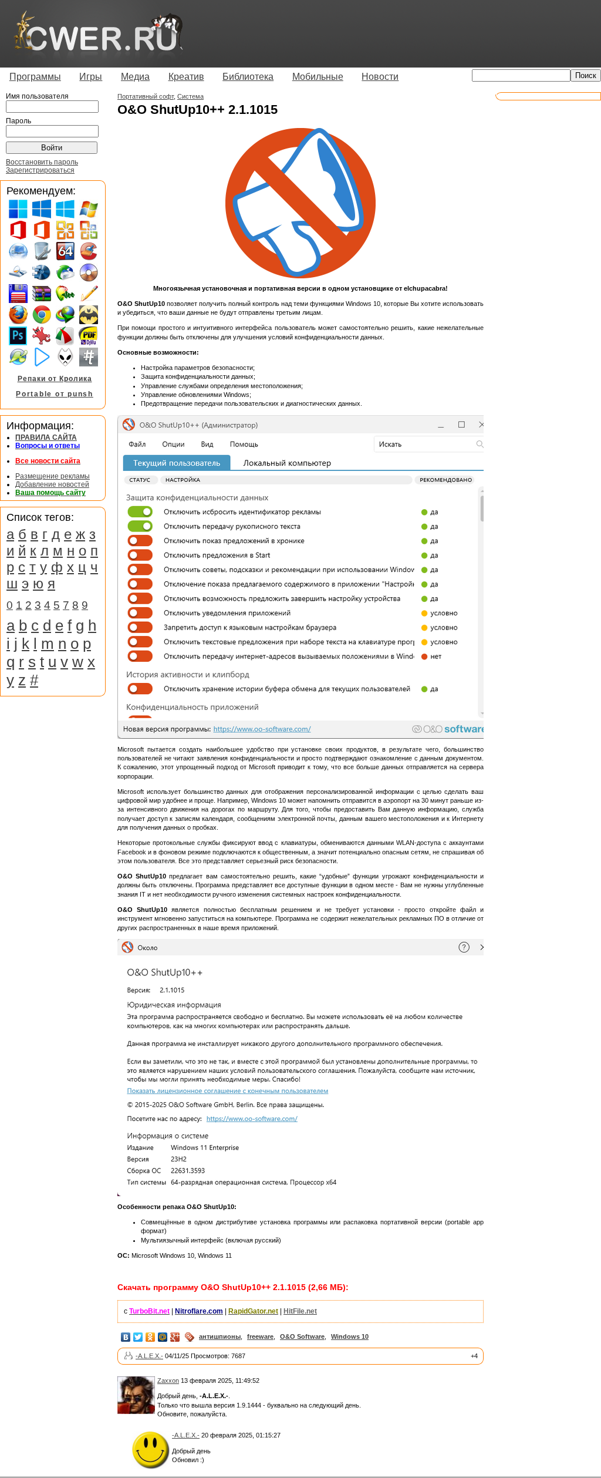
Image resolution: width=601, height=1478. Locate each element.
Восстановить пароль (42, 162)
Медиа (135, 77)
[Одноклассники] (150, 1337)
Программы (35, 77)
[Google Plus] (175, 1337)
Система (190, 96)
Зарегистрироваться (40, 170)
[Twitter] (138, 1337)
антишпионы (220, 1336)
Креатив (186, 77)
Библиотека (248, 77)
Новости (380, 77)
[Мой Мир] (163, 1337)
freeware (260, 1336)
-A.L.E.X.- (149, 1355)
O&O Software (302, 1336)
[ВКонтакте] (126, 1337)
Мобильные (317, 77)
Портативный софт (145, 96)
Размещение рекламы (52, 476)
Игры (90, 77)
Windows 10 (350, 1336)
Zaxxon (168, 1380)
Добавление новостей (52, 484)
